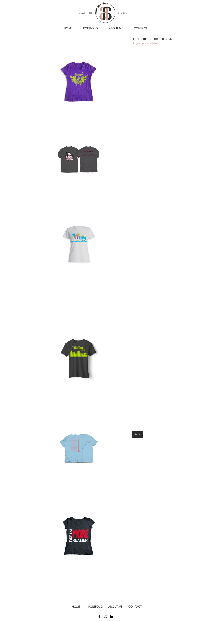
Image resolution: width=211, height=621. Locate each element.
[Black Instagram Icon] (105, 616)
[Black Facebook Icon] (99, 616)
